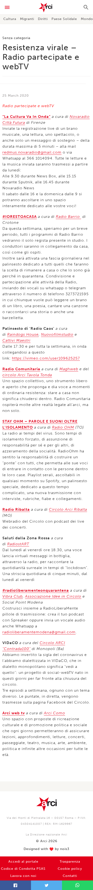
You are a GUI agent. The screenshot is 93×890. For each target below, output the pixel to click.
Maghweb (68, 369)
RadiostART (18, 544)
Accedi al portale (23, 862)
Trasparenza (70, 862)
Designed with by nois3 (46, 849)
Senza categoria (16, 38)
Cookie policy (70, 869)
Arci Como (54, 713)
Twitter (46, 885)
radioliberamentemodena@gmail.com (39, 632)
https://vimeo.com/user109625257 (46, 358)
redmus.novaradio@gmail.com (32, 152)
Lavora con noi (23, 876)
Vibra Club (12, 596)
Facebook (15, 885)
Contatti (70, 876)
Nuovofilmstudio (57, 334)
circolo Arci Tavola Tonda (27, 375)
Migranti (27, 19)
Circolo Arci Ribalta (68, 509)
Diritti (43, 19)
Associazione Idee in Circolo (53, 596)
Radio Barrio (68, 216)
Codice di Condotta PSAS (23, 869)
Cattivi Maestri (16, 340)
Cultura (9, 19)
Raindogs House (23, 334)
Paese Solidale (64, 19)
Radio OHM (63, 427)
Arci (46, 7)
